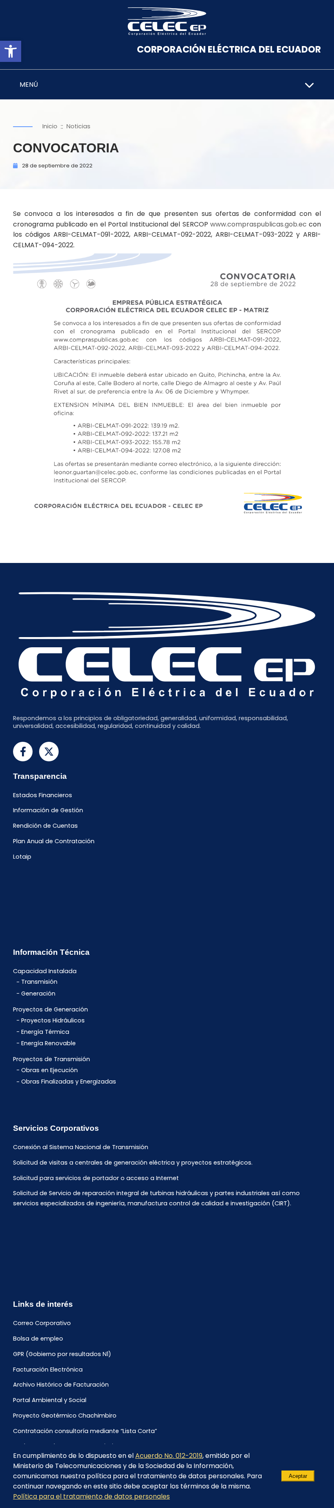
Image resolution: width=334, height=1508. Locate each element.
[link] (10, 51)
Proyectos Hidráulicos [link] (53, 1020)
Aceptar (298, 1476)
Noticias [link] (78, 126)
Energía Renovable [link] (48, 1043)
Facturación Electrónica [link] (48, 1369)
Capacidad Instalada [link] (45, 971)
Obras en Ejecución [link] (49, 1070)
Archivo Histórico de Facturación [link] (61, 1385)
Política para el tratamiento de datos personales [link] (91, 1496)
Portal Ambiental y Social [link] (49, 1400)
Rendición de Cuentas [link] (45, 826)
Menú (29, 84)
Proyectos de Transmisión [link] (51, 1059)
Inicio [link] (49, 126)
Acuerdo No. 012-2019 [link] (168, 1455)
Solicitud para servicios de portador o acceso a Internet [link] (96, 1178)
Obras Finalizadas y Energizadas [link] (68, 1082)
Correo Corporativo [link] (42, 1323)
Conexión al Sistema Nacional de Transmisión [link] (80, 1147)
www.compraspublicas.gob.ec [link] (258, 224)
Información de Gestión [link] (48, 811)
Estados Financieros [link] (42, 795)
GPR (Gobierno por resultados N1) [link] (62, 1354)
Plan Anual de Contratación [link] (53, 841)
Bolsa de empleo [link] (38, 1338)
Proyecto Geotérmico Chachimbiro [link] (64, 1415)
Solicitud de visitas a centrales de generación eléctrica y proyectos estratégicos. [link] (133, 1162)
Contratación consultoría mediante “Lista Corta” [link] (85, 1431)
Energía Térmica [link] (45, 1032)
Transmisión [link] (39, 982)
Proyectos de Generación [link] (50, 1009)
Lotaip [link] (22, 857)
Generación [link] (38, 993)
